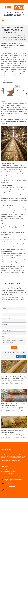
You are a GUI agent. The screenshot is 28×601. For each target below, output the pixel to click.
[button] (2, 20)
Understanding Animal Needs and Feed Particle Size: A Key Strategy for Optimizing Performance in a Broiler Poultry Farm (13, 376)
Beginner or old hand (7, 330)
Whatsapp (4, 324)
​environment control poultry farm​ (9, 272)
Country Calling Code (7, 318)
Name (3, 306)
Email (3, 312)
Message (4, 336)
